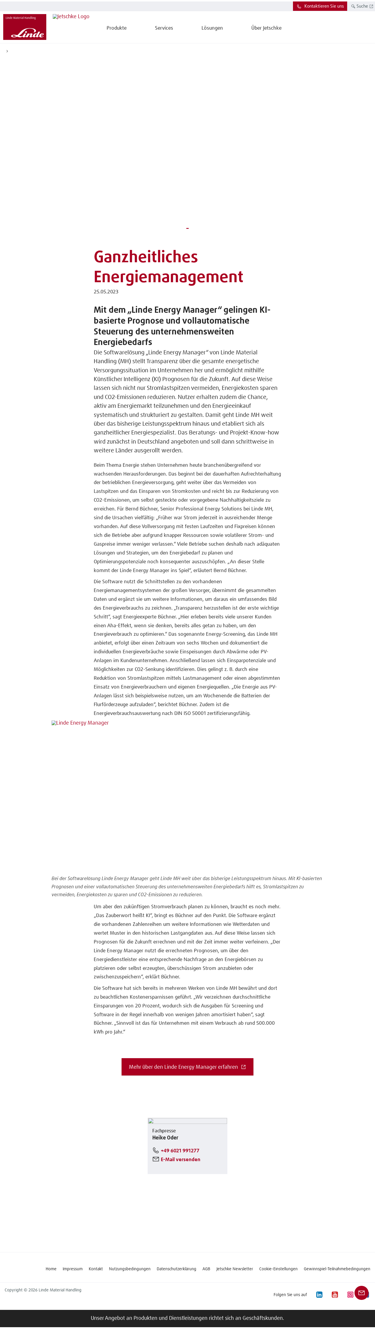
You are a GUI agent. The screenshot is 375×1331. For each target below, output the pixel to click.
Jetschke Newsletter (235, 1269)
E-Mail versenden (180, 1159)
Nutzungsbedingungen (130, 1269)
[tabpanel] (187, 146)
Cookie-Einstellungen (278, 1269)
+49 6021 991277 (180, 1151)
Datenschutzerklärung (176, 1269)
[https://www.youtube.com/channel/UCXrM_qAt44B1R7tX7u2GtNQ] (335, 1294)
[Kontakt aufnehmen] (361, 1293)
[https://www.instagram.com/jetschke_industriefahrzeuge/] (350, 1294)
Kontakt (96, 1269)
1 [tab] (187, 227)
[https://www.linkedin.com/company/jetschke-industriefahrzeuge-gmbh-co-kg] (319, 1294)
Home (51, 1269)
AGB (206, 1269)
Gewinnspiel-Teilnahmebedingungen (337, 1269)
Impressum (73, 1269)
